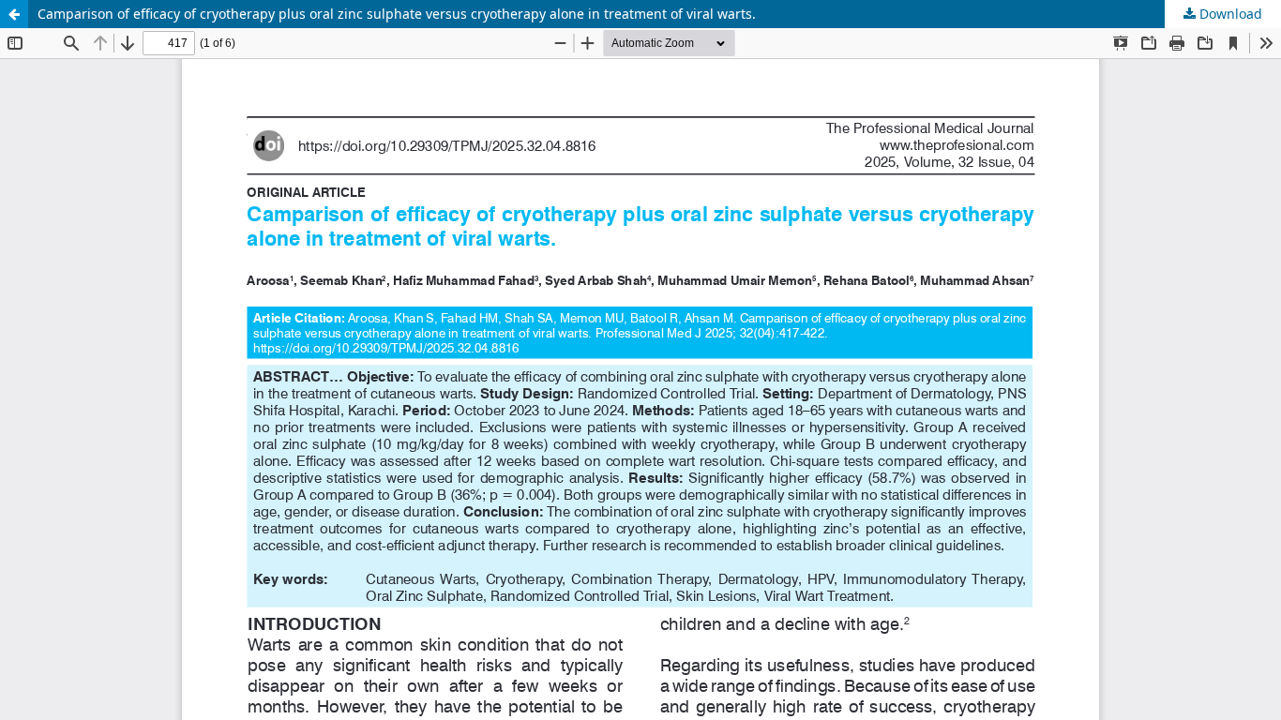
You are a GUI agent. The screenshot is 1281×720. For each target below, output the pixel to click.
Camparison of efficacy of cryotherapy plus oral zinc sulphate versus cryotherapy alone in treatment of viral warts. (397, 13)
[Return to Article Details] (14, 14)
